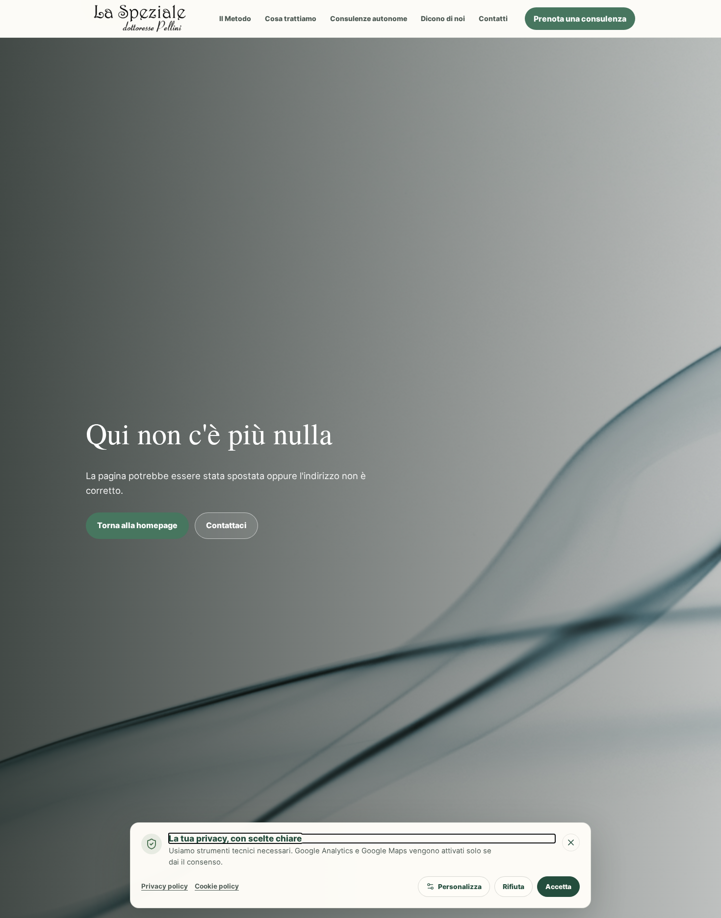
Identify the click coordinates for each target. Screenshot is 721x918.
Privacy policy (164, 886)
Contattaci (226, 525)
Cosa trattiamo (290, 18)
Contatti (493, 18)
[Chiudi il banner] (571, 842)
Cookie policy (217, 886)
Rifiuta (513, 887)
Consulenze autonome (368, 18)
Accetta (558, 887)
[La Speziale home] (144, 18)
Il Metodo (235, 18)
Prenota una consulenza (580, 19)
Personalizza (460, 887)
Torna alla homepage (137, 525)
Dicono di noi (443, 18)
